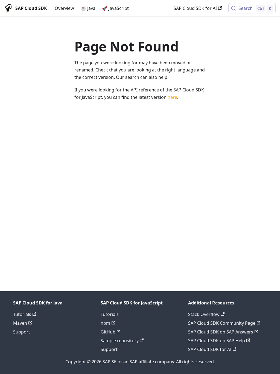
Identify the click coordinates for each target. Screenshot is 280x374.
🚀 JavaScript (115, 8)
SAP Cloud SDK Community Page (221, 323)
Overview (64, 8)
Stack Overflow (204, 314)
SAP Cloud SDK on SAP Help (216, 341)
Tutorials (22, 314)
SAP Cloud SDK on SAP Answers (220, 332)
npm (105, 323)
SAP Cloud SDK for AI (195, 8)
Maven (20, 323)
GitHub (108, 332)
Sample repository (120, 341)
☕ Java (88, 8)
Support (21, 332)
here (172, 97)
